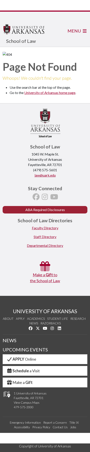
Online (24, 359)
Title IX (74, 422)
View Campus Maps (27, 402)
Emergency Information (25, 422)
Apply (20, 318)
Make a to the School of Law (45, 277)
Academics (36, 318)
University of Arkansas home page (49, 92)
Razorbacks (50, 323)
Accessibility (22, 427)
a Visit (26, 370)
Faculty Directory (45, 228)
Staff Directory (45, 237)
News (33, 323)
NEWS (9, 340)
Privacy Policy (41, 427)
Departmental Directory (45, 245)
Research (78, 318)
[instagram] (44, 198)
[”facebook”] (36, 198)
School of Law (21, 41)
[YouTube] (54, 198)
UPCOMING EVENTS (25, 350)
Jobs (73, 427)
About (8, 318)
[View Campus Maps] (6, 399)
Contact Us (60, 427)
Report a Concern (55, 422)
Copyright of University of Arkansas (45, 446)
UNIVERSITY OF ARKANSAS (45, 311)
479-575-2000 (23, 407)
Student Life (57, 318)
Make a (22, 382)
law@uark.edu (45, 175)
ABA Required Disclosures (45, 210)
